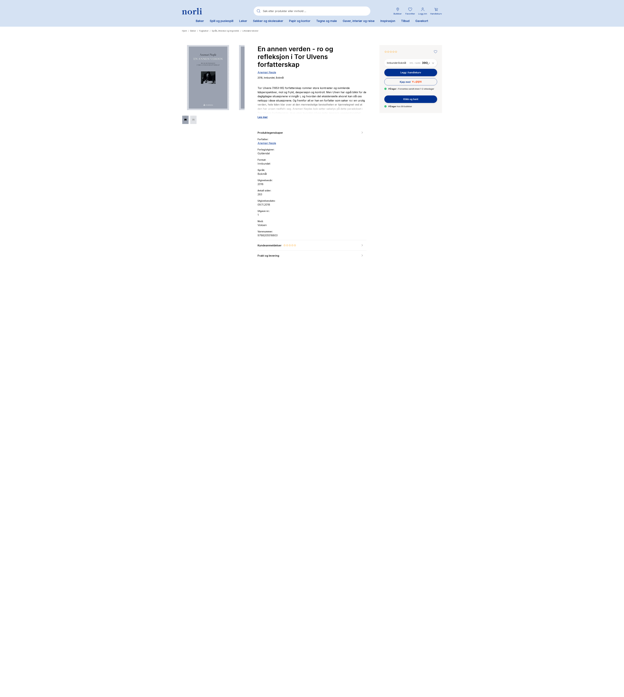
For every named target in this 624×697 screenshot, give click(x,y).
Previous (188, 84)
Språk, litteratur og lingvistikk (225, 31)
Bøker (193, 31)
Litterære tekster (250, 31)
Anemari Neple (267, 72)
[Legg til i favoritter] (434, 51)
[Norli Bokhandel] (192, 11)
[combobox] (312, 11)
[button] (410, 11)
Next (237, 84)
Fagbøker (203, 31)
